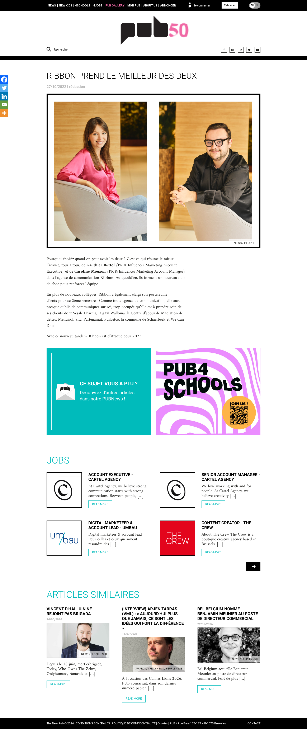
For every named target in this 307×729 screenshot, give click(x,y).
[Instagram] (232, 50)
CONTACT (253, 723)
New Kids (65, 5)
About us (150, 5)
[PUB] (155, 34)
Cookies (162, 723)
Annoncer (168, 5)
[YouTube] (257, 50)
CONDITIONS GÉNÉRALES (93, 723)
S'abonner (229, 5)
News (52, 5)
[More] (4, 113)
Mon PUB (133, 5)
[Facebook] (224, 50)
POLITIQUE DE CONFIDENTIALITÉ (134, 723)
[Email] (4, 104)
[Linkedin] (4, 96)
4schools (82, 5)
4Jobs (98, 5)
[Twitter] (249, 50)
